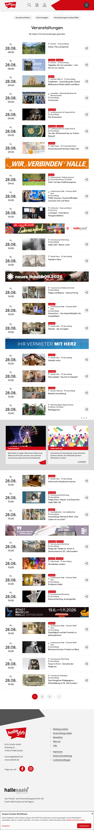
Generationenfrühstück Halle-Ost (63, 148)
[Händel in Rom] (33, 261)
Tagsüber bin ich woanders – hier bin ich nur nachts (63, 66)
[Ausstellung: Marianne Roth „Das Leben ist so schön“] (33, 514)
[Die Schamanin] (33, 114)
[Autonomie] (33, 98)
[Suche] (29, 5)
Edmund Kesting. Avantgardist (62, 599)
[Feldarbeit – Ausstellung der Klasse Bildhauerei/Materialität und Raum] (33, 81)
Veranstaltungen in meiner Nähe (66, 17)
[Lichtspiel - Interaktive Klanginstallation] (33, 213)
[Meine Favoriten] (37, 5)
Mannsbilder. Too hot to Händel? (63, 377)
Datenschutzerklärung (62, 755)
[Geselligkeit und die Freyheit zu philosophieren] (33, 628)
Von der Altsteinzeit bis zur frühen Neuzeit (63, 134)
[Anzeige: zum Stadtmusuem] (47, 612)
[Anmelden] (44, 5)
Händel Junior (54, 360)
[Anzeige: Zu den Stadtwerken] (47, 164)
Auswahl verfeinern (23, 17)
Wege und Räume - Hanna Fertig (63, 292)
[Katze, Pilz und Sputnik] (33, 48)
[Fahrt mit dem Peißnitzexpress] (33, 179)
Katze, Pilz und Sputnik (58, 46)
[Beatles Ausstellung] (33, 393)
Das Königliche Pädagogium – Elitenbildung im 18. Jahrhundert (62, 681)
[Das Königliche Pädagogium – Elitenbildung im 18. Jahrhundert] (33, 680)
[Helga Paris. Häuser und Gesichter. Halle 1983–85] (33, 497)
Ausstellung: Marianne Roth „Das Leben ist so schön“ (63, 518)
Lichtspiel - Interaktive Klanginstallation (58, 214)
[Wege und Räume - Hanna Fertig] (33, 292)
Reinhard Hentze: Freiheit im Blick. (63, 649)
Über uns (57, 741)
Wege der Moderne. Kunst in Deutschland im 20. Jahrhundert (63, 550)
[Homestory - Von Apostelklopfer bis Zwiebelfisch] (33, 309)
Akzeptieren (84, 826)
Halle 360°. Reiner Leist (59, 244)
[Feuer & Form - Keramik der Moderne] (33, 664)
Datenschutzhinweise (75, 820)
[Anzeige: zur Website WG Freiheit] (47, 530)
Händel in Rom (54, 259)
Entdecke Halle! (55, 584)
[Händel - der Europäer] (33, 328)
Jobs (55, 745)
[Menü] (86, 5)
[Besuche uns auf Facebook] (22, 769)
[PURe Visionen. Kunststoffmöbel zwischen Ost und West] (33, 196)
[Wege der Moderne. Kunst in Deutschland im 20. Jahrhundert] (33, 546)
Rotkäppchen (54, 409)
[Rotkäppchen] (33, 409)
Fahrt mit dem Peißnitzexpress (62, 182)
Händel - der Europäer (58, 329)
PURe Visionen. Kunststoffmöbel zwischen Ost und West (62, 199)
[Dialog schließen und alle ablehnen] (92, 812)
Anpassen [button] (6, 826)
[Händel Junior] (33, 360)
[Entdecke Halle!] (33, 580)
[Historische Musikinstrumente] (33, 481)
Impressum (58, 751)
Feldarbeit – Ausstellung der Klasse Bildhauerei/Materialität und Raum (64, 83)
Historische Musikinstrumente (61, 481)
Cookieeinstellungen (61, 760)
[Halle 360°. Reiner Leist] (33, 244)
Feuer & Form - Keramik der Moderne (61, 665)
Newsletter (58, 737)
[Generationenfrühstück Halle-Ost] (33, 148)
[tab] (81, 418)
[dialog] (47, 820)
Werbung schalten (60, 729)
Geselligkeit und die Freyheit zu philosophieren (62, 633)
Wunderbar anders (56, 564)
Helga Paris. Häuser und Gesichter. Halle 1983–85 (64, 501)
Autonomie (53, 100)
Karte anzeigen (42, 17)
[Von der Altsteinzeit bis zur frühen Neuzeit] (33, 131)
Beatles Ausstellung (57, 393)
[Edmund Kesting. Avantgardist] (33, 596)
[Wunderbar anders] (33, 563)
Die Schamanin (55, 117)
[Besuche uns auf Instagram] (31, 769)
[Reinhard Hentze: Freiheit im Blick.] (33, 647)
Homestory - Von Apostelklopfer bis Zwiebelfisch (64, 314)
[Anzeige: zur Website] (47, 228)
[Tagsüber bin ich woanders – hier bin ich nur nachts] (33, 65)
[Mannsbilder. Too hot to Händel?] (33, 376)
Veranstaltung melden (62, 733)
